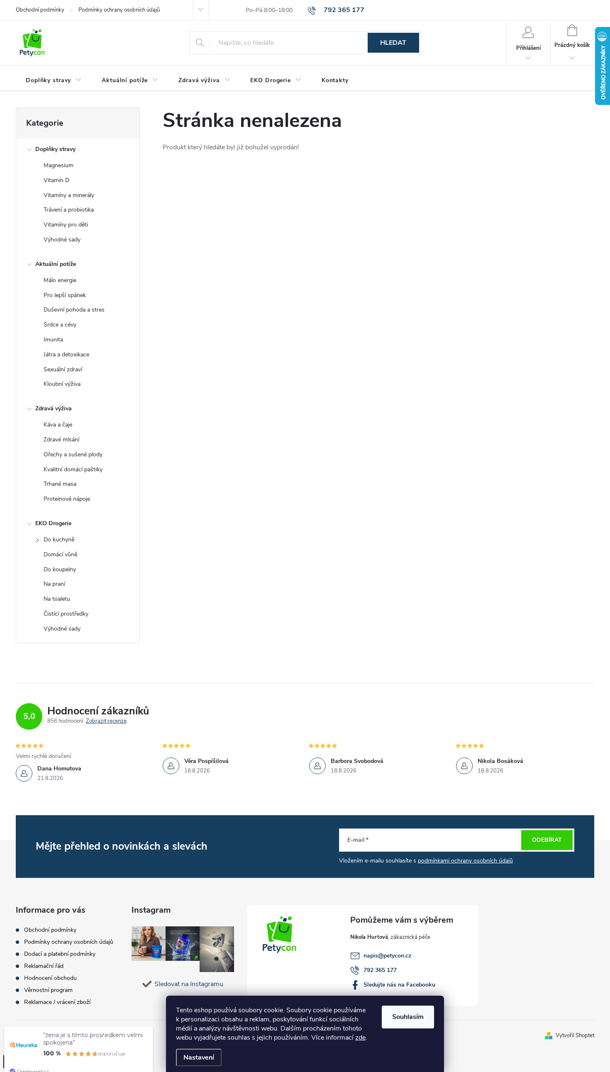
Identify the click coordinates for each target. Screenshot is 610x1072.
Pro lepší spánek (65, 295)
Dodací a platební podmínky (59, 954)
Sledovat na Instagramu (188, 984)
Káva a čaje (58, 425)
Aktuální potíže (55, 264)
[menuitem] (54, 80)
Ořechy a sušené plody (73, 454)
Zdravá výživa (53, 408)
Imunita (53, 340)
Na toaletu (57, 599)
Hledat (393, 42)
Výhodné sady (62, 240)
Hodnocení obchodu (50, 978)
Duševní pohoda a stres (74, 310)
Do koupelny (60, 569)
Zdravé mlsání (61, 439)
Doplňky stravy (55, 149)
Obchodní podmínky (40, 10)
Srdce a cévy (60, 325)
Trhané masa (60, 484)
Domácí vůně (60, 554)
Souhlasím (408, 1016)
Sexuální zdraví (63, 369)
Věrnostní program (48, 990)
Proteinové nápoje (67, 499)
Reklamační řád (43, 966)
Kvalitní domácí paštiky (73, 469)
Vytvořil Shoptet (575, 1035)
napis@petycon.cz (387, 956)
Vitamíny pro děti (66, 225)
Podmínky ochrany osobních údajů (119, 10)
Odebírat (547, 840)
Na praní (54, 584)
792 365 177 (380, 970)
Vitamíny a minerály (69, 195)
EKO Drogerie (53, 523)
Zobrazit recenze (106, 721)
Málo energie (60, 280)
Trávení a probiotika (69, 210)
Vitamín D (56, 180)
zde (360, 1037)
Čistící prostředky (66, 614)
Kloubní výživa (62, 384)
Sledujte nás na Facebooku (399, 985)
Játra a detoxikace (66, 354)
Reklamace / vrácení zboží (57, 1002)
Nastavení (198, 1057)
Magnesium (58, 165)
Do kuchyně (59, 539)
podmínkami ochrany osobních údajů (465, 861)
